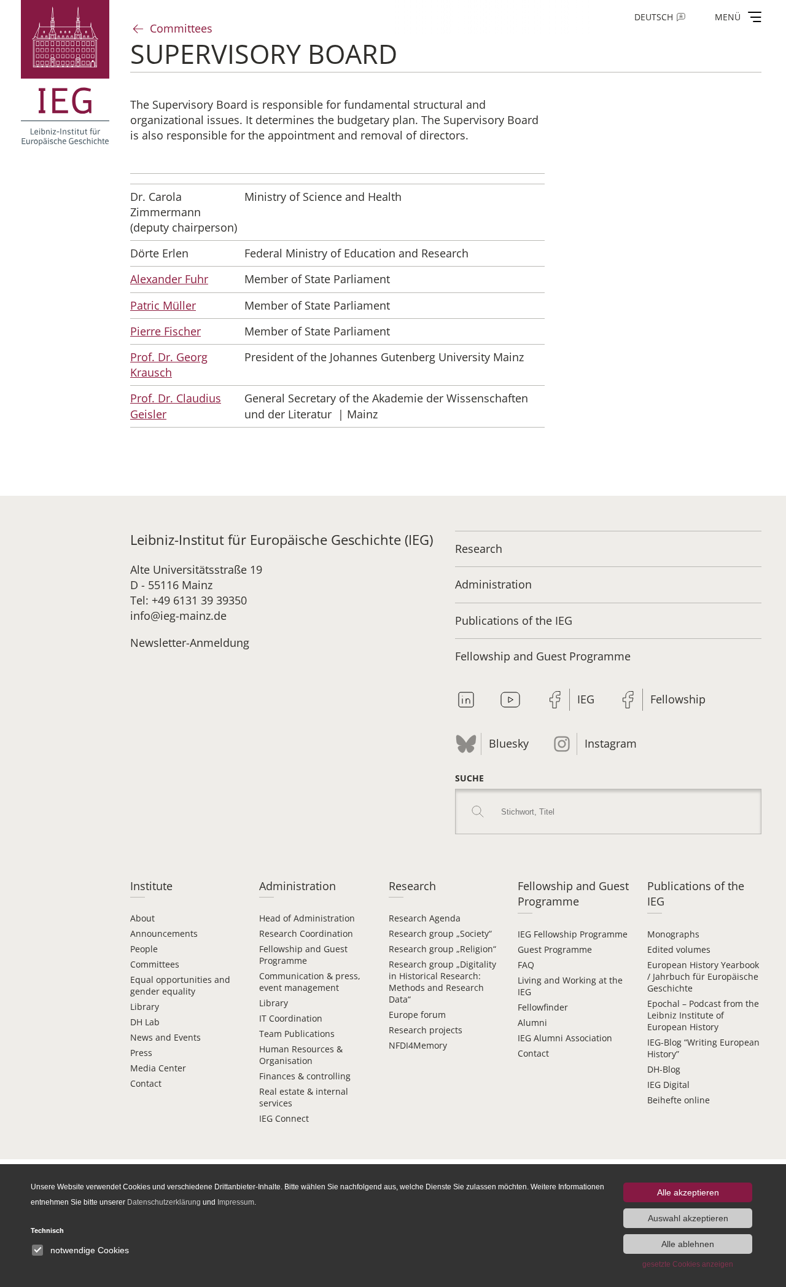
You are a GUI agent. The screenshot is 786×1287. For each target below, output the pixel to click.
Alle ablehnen (687, 1244)
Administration (493, 584)
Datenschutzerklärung (164, 1202)
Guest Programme (555, 949)
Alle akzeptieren (688, 1192)
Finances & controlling (305, 1076)
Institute (151, 885)
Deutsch (653, 17)
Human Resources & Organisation (301, 1054)
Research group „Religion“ (442, 949)
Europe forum (417, 1014)
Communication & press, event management (309, 981)
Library (144, 1006)
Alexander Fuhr (169, 279)
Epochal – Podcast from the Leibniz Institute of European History (703, 1015)
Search (478, 811)
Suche (469, 778)
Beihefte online (678, 1100)
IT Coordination (290, 1018)
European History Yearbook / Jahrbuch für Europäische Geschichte (703, 976)
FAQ (526, 965)
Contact (145, 1083)
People (144, 949)
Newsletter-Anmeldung (189, 642)
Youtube (510, 700)
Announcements (164, 933)
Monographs (673, 934)
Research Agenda (425, 918)
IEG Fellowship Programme (573, 934)
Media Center (158, 1068)
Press (141, 1052)
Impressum (235, 1202)
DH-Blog (663, 1069)
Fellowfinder (543, 1007)
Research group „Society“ (440, 933)
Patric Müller (163, 305)
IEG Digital (668, 1084)
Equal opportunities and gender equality (180, 985)
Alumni (532, 1022)
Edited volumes (678, 949)
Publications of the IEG (513, 620)
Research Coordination (306, 933)
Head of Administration (307, 918)
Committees (181, 28)
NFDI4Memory (418, 1045)
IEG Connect (284, 1118)
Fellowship (678, 699)
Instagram (611, 743)
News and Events (165, 1037)
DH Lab (145, 1022)
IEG (585, 699)
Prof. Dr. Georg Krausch (169, 365)
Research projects (425, 1030)
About (142, 918)
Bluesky (509, 743)
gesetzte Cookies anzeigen (687, 1264)
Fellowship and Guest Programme (543, 656)
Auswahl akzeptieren (688, 1218)
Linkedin (466, 700)
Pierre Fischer (165, 331)
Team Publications (297, 1033)
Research (478, 548)
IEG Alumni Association (565, 1038)
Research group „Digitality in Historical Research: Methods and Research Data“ (442, 981)
